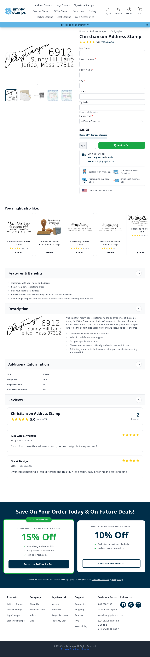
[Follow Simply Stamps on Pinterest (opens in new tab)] (131, 605)
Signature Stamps (84, 5)
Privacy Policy (117, 579)
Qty (83, 145)
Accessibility (81, 626)
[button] (9, 55)
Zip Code (84, 102)
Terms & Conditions (70, 649)
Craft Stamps (64, 17)
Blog (32, 620)
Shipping (79, 609)
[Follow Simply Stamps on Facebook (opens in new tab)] (123, 605)
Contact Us (80, 604)
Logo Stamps (63, 5)
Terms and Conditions (100, 579)
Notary (92, 11)
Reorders (56, 609)
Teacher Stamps (44, 17)
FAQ (77, 620)
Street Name (86, 69)
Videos (33, 615)
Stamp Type (86, 116)
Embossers (79, 11)
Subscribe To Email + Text (39, 564)
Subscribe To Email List (111, 563)
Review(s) (107, 42)
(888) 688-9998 (105, 604)
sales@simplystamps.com (110, 615)
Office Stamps (61, 11)
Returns (79, 615)
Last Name (85, 48)
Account (56, 604)
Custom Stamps (41, 11)
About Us (34, 604)
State (82, 91)
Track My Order (59, 620)
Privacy (85, 649)
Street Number (87, 59)
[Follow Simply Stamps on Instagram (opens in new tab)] (138, 605)
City (82, 80)
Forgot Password (60, 615)
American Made (37, 609)
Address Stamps (43, 5)
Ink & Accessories (84, 17)
